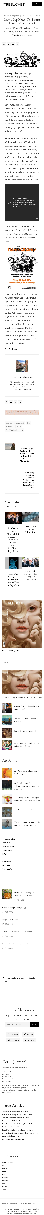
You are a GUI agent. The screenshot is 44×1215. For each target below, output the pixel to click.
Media (25, 1211)
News (4, 1174)
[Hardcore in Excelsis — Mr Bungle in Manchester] (30, 562)
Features (5, 1171)
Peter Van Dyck (8, 869)
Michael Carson (8, 847)
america (9, 423)
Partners (5, 1177)
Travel (4, 1190)
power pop (10, 426)
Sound (4, 1187)
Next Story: (28, 480)
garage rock (19, 423)
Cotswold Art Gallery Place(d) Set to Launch (17, 1115)
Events (37, 16)
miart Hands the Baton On (11, 1136)
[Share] (18, 44)
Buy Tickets (11, 349)
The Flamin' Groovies (14, 430)
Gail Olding (6, 865)
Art (3, 1165)
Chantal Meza (7, 862)
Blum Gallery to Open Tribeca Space (31, 529)
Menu (37, 4)
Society (4, 1184)
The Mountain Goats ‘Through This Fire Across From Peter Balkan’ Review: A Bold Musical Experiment (13, 540)
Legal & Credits (16, 1211)
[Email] (13, 44)
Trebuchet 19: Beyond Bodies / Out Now (22, 697)
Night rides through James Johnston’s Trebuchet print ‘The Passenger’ (27, 786)
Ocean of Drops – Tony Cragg (14, 907)
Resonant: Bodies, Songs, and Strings (17, 943)
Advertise (8, 1209)
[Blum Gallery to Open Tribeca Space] (30, 517)
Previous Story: (27, 454)
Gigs (28, 423)
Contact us (17, 1209)
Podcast (5, 1180)
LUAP (4, 854)
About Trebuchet (8, 1162)
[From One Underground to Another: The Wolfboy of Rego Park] (13, 563)
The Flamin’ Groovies (22, 35)
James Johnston (8, 850)
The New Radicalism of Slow (12, 1127)
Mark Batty (6, 843)
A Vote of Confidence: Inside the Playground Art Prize (20, 1133)
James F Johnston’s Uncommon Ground (16, 1118)
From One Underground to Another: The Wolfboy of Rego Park (13, 580)
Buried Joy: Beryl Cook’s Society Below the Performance (21, 1124)
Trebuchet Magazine (11, 16)
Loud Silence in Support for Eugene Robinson (17, 1130)
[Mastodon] (9, 44)
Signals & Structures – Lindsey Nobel (17, 931)
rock (19, 426)
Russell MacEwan (8, 858)
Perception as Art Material (25, 731)
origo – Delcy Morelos (11, 919)
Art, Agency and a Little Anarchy (13, 1139)
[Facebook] (4, 44)
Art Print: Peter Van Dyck (24, 810)
